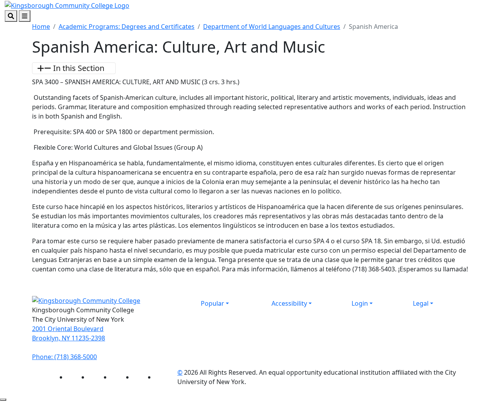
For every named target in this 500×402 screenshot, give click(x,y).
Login (360, 303)
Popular (212, 303)
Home (41, 26)
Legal (421, 303)
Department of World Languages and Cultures (271, 26)
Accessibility (289, 303)
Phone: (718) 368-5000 (64, 356)
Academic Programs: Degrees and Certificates (127, 26)
